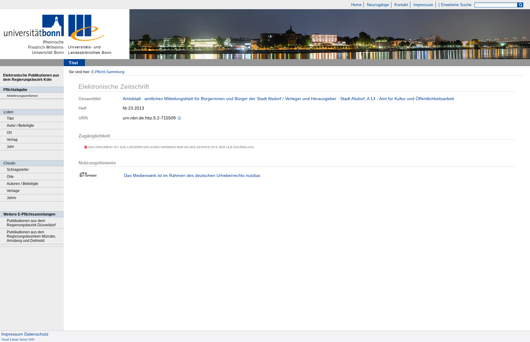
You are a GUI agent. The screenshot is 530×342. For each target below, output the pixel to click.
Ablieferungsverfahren (22, 95)
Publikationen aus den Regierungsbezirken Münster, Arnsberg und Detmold (31, 236)
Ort (9, 132)
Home (356, 5)
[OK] (520, 5)
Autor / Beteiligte (20, 125)
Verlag (12, 139)
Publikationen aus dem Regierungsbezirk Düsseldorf (31, 223)
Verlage (13, 191)
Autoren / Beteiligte (22, 184)
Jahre (11, 198)
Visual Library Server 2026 (17, 339)
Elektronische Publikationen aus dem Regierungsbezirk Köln (31, 77)
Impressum (423, 5)
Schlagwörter (18, 169)
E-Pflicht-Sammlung (108, 72)
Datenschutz (36, 334)
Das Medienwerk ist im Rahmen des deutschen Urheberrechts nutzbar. (192, 175)
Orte (10, 177)
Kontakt (401, 5)
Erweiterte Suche (456, 5)
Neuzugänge (378, 5)
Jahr (10, 147)
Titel (10, 118)
